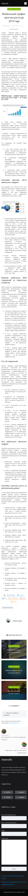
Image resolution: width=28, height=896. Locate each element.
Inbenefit (4, 3)
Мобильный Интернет (8, 607)
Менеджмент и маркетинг (14, 9)
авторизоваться (14, 723)
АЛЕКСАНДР (7, 25)
